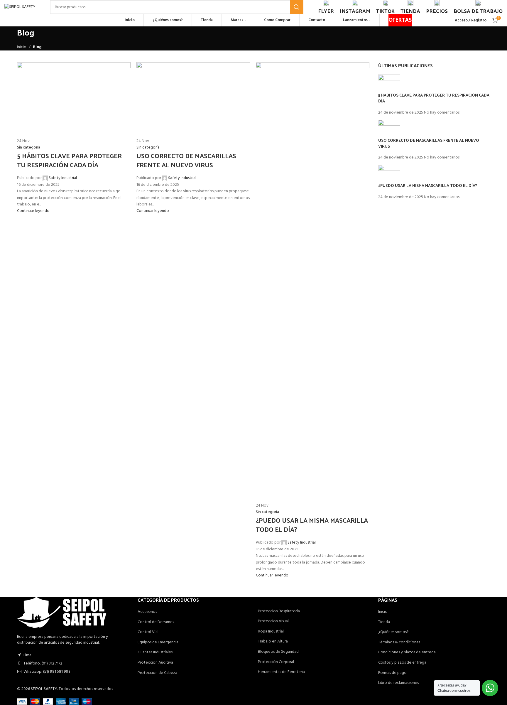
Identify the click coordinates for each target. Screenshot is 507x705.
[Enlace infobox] (326, 7)
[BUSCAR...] (296, 7)
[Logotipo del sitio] (20, 7)
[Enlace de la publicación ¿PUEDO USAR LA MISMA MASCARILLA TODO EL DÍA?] (253, 352)
